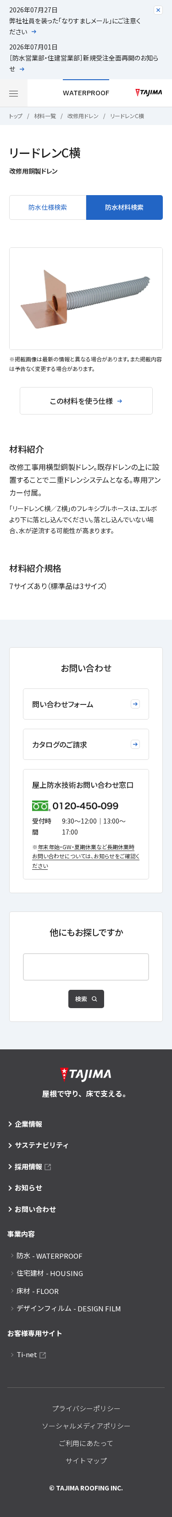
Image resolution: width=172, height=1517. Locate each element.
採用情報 (28, 1166)
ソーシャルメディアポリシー (86, 1425)
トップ (15, 116)
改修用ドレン (83, 116)
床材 (38, 1291)
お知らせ (28, 1187)
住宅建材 (50, 1273)
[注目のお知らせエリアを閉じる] (158, 10)
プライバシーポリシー (86, 1408)
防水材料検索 (124, 207)
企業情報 (28, 1124)
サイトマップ (86, 1460)
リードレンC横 (127, 116)
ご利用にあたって (86, 1443)
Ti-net (27, 1354)
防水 (50, 1255)
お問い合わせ (35, 1209)
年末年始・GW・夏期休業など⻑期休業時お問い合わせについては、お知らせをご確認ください (85, 856)
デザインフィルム (69, 1308)
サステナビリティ (42, 1145)
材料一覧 (45, 116)
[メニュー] (14, 93)
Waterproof (86, 92)
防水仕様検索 (47, 207)
